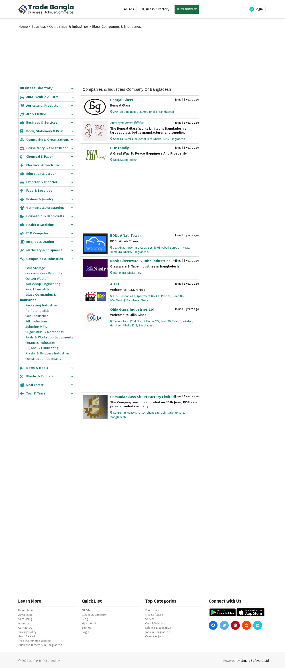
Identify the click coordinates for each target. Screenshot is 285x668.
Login (258, 9)
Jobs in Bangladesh (157, 632)
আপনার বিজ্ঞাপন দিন (187, 9)
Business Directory (155, 9)
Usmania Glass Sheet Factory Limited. (143, 396)
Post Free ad (26, 636)
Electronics (152, 610)
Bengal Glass (121, 100)
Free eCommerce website (34, 640)
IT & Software (154, 614)
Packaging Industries (41, 305)
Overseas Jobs (154, 636)
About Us (24, 623)
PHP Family (119, 148)
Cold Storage (35, 268)
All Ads (129, 9)
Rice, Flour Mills (37, 289)
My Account (89, 623)
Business (38, 26)
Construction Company (43, 359)
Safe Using (25, 619)
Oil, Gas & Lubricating (42, 348)
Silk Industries (36, 321)
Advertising (25, 614)
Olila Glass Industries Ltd (132, 309)
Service (150, 619)
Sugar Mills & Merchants (44, 332)
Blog (85, 619)
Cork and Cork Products (43, 273)
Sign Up (87, 627)
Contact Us (25, 627)
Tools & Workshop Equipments (49, 337)
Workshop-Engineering (43, 284)
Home (23, 26)
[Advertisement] (127, 51)
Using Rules (26, 610)
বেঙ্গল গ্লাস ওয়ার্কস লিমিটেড (127, 123)
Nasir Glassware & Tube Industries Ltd (143, 261)
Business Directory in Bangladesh (40, 645)
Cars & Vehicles (155, 623)
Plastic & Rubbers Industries (47, 353)
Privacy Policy (27, 632)
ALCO (114, 284)
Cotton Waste (35, 279)
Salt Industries (36, 316)
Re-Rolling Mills (37, 311)
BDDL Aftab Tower (125, 235)
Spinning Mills (36, 327)
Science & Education (158, 627)
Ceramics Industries (40, 343)
